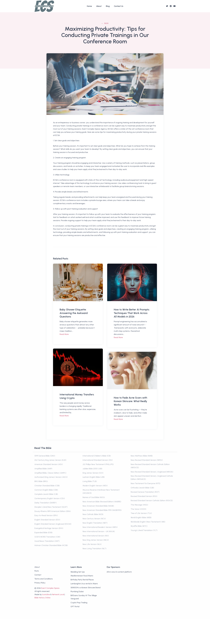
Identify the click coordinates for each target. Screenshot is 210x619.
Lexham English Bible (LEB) (94, 477)
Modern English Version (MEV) (95, 486)
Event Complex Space (50, 588)
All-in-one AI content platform (119, 572)
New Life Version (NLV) (92, 544)
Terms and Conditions (43, 579)
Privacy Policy (39, 583)
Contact (37, 575)
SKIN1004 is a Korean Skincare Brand (85, 587)
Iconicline (46, 594)
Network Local (58, 594)
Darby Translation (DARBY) (45, 503)
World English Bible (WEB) (141, 517)
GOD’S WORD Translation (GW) (47, 537)
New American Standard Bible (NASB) (98, 506)
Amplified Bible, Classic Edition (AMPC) (50, 473)
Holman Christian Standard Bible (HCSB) (51, 545)
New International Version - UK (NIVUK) (99, 531)
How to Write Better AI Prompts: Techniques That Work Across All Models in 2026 (132, 313)
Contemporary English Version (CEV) (49, 498)
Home (89, 6)
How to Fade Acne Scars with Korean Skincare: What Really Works (130, 401)
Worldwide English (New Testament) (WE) (148, 522)
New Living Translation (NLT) (94, 548)
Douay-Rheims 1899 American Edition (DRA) (52, 511)
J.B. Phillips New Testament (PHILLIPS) (98, 464)
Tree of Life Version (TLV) (141, 513)
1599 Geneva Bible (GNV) (44, 456)
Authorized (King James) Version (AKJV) (51, 477)
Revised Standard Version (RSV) (144, 496)
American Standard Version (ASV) (48, 464)
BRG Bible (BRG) (41, 481)
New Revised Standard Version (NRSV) (147, 460)
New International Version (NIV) (96, 536)
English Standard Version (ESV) (47, 520)
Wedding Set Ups (78, 572)
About (99, 6)
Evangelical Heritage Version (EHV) (48, 528)
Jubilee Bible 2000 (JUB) (92, 469)
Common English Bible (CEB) (46, 490)
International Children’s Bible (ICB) (97, 456)
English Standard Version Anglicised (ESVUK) (52, 524)
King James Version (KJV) (93, 473)
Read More (64, 334)
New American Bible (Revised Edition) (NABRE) (102, 502)
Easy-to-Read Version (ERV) (46, 515)
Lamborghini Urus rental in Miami (84, 583)
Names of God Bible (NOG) (94, 497)
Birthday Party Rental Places (82, 580)
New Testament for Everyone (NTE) (145, 483)
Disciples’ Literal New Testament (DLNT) (51, 507)
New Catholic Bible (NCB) (93, 514)
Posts (36, 571)
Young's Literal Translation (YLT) (144, 530)
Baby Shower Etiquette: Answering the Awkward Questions (74, 313)
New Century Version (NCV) (94, 518)
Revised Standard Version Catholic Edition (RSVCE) (152, 500)
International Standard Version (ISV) (98, 460)
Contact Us (118, 6)
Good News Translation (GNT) (47, 541)
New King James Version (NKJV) (96, 540)
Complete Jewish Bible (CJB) (46, 494)
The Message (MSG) (139, 505)
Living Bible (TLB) (90, 481)
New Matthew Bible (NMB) (142, 456)
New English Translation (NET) (95, 523)
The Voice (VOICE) (138, 509)
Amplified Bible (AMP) (43, 469)
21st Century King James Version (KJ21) (50, 460)
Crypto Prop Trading (79, 602)
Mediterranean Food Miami (82, 576)
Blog (108, 6)
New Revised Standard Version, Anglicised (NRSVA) (152, 472)
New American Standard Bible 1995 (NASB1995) (102, 510)
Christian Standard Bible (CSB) (47, 486)
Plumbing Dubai (77, 591)
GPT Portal (75, 606)
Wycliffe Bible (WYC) (139, 526)
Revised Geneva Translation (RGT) (145, 492)
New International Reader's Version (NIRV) (100, 527)
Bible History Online (42, 598)
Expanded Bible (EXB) (43, 532)
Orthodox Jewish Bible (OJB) (142, 488)
